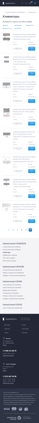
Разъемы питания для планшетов (13, 296)
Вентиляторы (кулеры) (9, 261)
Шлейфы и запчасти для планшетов (13, 298)
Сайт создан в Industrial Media (27, 417)
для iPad (12, 281)
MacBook (5, 25)
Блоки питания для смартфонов (12, 308)
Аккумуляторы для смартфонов (12, 270)
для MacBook (14, 243)
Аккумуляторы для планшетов (12, 285)
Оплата (24, 325)
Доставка (7, 325)
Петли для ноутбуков (9, 258)
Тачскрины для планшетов (11, 293)
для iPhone (13, 266)
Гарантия (7, 329)
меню (35, 3)
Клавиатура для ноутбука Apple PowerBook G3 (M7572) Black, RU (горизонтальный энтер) (24, 37)
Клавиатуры (6, 252)
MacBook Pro (30, 25)
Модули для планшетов (10, 290)
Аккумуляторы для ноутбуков (11, 247)
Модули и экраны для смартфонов (13, 273)
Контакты (24, 332)
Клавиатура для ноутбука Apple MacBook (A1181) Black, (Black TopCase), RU (24, 111)
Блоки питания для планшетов (12, 287)
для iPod (12, 304)
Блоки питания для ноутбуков (12, 249)
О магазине (25, 329)
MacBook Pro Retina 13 (8, 28)
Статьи (6, 332)
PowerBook (17, 28)
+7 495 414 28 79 (9, 351)
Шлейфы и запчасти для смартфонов (14, 275)
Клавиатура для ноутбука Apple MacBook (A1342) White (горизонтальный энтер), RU (24, 159)
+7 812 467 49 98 (9, 376)
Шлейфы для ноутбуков (10, 255)
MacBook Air (18, 25)
